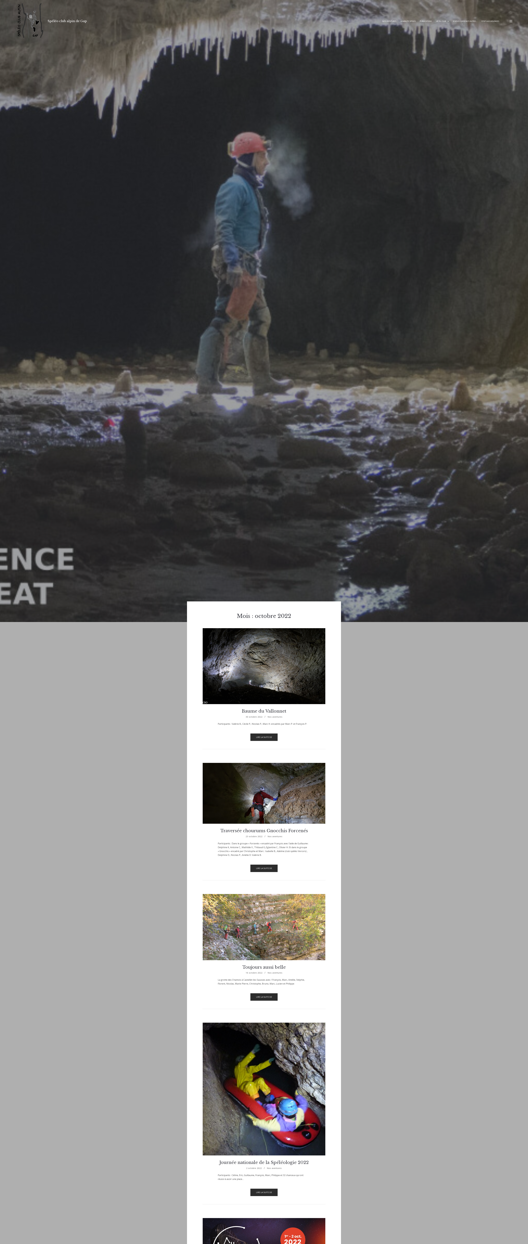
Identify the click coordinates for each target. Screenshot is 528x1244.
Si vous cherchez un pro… (465, 21)
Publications (426, 21)
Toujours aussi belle (264, 967)
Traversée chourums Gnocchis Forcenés (264, 830)
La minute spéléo (408, 21)
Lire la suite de (267, 738)
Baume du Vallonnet (264, 711)
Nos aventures (389, 21)
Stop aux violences (490, 21)
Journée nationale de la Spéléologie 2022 (264, 1162)
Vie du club (441, 21)
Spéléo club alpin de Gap (67, 21)
